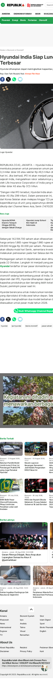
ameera (6, 14)
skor (37, 14)
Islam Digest (45, 620)
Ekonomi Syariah (23, 14)
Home (2, 50)
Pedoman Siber (46, 647)
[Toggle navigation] (3, 5)
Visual (22, 631)
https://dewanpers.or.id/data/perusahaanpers (22, 666)
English (43, 631)
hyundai (4, 326)
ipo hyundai (16, 326)
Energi (15, 20)
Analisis (23, 623)
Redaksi (23, 647)
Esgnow (3, 631)
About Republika (7, 647)
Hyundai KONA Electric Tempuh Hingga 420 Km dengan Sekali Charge (12, 224)
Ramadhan (24, 635)
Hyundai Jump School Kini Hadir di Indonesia (36, 222)
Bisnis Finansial (46, 627)
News (2, 623)
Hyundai (5, 266)
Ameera (3, 616)
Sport (42, 623)
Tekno (22, 627)
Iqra (21, 620)
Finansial (6, 20)
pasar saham (47, 326)
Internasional (5, 627)
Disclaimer (4, 651)
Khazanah (4, 620)
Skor (42, 616)
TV (1, 635)
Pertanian (32, 20)
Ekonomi (10, 50)
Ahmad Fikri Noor (32, 74)
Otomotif (43, 20)
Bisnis (23, 20)
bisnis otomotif (31, 326)
